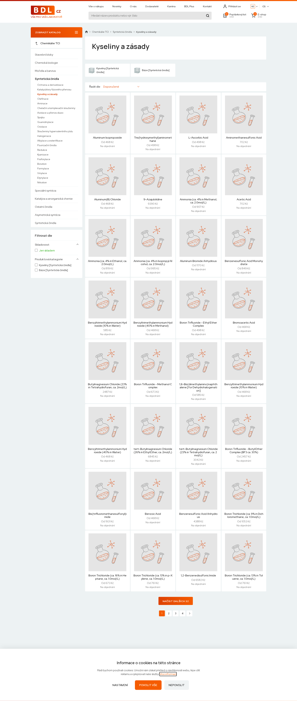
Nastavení (120, 685)
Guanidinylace (45, 122)
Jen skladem (47, 250)
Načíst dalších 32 (176, 601)
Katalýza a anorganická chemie (54, 199)
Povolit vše (148, 685)
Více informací (168, 674)
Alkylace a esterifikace (50, 140)
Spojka (41, 117)
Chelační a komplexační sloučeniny (56, 108)
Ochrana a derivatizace (50, 84)
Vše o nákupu (96, 6)
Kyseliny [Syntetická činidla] (55, 265)
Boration (42, 163)
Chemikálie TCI (50, 43)
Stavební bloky (44, 54)
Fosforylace (43, 159)
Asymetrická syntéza (47, 215)
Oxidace (42, 126)
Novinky (116, 6)
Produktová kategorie (49, 259)
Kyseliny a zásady (47, 94)
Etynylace (42, 177)
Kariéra (171, 6)
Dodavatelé (152, 6)
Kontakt (207, 6)
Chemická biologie (46, 63)
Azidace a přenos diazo (50, 112)
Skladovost (42, 244)
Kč (253, 6)
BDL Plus (189, 6)
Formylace (43, 168)
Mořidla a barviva (45, 71)
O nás (133, 6)
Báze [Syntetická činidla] (53, 270)
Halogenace (44, 136)
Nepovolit (177, 685)
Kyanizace (42, 154)
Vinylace (42, 173)
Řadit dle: (95, 86)
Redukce (42, 149)
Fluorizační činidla (47, 145)
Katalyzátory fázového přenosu (54, 89)
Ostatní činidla (43, 207)
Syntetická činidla (47, 79)
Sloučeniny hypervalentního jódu (55, 131)
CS (264, 6)
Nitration (42, 182)
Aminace (42, 103)
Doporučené (111, 86)
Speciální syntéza (45, 190)
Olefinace (42, 98)
